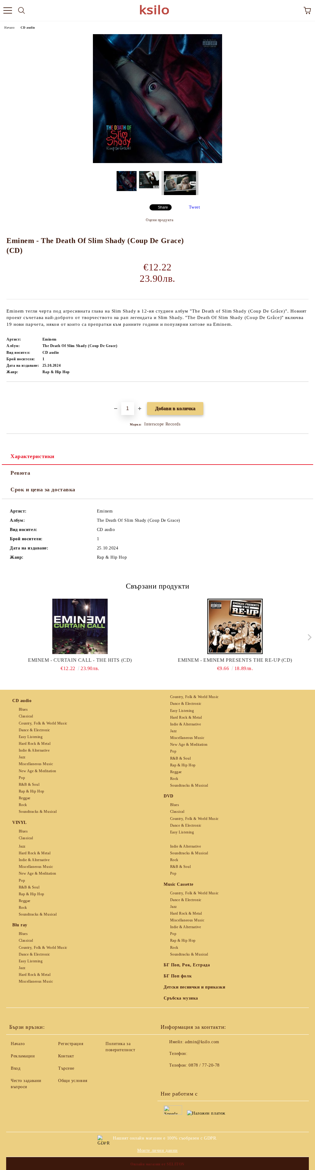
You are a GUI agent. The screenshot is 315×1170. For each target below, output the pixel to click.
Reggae (24, 798)
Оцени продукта (159, 220)
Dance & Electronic (34, 730)
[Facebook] (168, 1078)
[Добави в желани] (304, 392)
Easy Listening (30, 737)
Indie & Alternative (34, 750)
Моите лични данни (157, 1150)
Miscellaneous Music (36, 764)
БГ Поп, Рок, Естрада (187, 965)
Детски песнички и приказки (194, 987)
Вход (15, 1068)
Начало (9, 27)
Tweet (194, 207)
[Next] (308, 637)
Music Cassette (178, 884)
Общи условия (72, 1080)
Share (163, 207)
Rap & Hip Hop (31, 791)
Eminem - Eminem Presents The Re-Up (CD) (235, 660)
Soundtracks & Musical (38, 811)
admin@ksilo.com (202, 1042)
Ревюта (20, 473)
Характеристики (32, 456)
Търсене (66, 1068)
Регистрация (70, 1043)
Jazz (22, 757)
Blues (23, 709)
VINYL (19, 822)
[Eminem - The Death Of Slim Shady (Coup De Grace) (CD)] (157, 161)
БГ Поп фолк (178, 976)
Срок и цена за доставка (42, 489)
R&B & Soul (29, 784)
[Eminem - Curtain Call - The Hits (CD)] (80, 626)
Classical (26, 716)
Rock (23, 805)
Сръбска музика (181, 998)
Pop (22, 778)
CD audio (28, 27)
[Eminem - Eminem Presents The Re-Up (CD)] (235, 626)
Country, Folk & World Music (43, 723)
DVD (168, 796)
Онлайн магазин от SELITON (157, 1164)
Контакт (66, 1056)
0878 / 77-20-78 (204, 1065)
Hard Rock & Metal (34, 743)
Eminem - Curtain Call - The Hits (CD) (80, 660)
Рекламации (23, 1056)
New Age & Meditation (37, 771)
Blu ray (19, 925)
